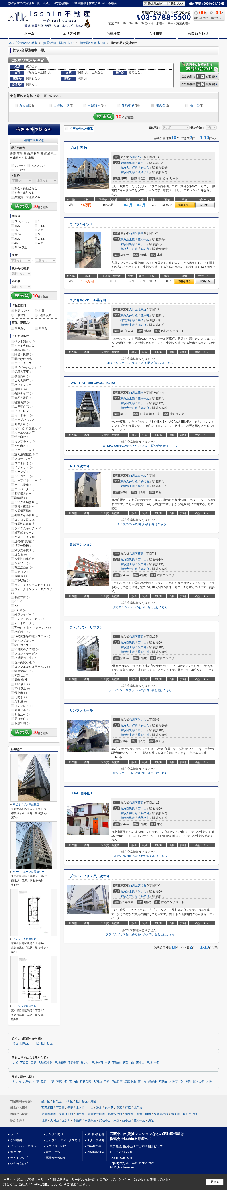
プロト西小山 (80, 148)
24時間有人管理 (26, 649)
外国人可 (22, 424)
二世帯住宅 (23, 406)
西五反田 (47, 1107)
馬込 (140, 320)
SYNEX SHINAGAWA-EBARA (92, 383)
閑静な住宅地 (24, 359)
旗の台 (162, 105)
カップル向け (24, 441)
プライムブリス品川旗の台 (90, 876)
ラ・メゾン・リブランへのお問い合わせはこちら (140, 690)
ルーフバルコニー (27, 480)
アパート (20, 165)
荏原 (140, 233)
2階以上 (21, 675)
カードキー (23, 415)
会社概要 (16, 1140)
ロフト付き (23, 463)
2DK (41, 230)
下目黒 (60, 1107)
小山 (140, 157)
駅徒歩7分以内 (55, 1157)
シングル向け (54, 1134)
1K (40, 221)
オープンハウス (26, 419)
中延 (107, 1062)
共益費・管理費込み (27, 197)
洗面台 (20, 554)
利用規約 (16, 1152)
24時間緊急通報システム (32, 636)
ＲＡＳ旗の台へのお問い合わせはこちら (140, 524)
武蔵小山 (143, 172)
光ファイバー (24, 614)
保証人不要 (23, 371)
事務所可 (22, 376)
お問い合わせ (95, 1134)
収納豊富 (22, 597)
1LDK (41, 225)
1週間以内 (44, 315)
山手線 (80, 1114)
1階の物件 (22, 679)
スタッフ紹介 (95, 1140)
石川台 (196, 105)
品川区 (133, 157)
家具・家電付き (26, 506)
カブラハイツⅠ (81, 224)
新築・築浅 (53, 1152)
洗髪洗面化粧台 (26, 558)
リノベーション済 (27, 367)
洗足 (44, 1081)
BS (18, 605)
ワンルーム (21, 221)
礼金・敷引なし (24, 192)
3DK (17, 238)
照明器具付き (24, 493)
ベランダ (22, 471)
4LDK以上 (20, 247)
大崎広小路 (63, 105)
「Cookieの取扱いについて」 (46, 1184)
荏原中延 (130, 105)
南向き (20, 697)
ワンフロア (23, 705)
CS (18, 601)
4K (16, 243)
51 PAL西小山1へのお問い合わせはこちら (140, 856)
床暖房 (20, 576)
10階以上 (22, 684)
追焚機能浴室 (24, 541)
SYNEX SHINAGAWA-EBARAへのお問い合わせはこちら (140, 445)
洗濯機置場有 (24, 510)
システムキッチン (27, 528)
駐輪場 (20, 498)
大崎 (15, 1062)
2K (16, 230)
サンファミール (81, 710)
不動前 (116, 1062)
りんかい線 (190, 1114)
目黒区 (24, 1043)
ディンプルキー (26, 640)
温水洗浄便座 (24, 550)
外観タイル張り (26, 515)
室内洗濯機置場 (26, 454)
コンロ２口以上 (26, 519)
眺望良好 (22, 402)
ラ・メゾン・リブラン (86, 627)
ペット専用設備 (26, 345)
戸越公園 (97, 1062)
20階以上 (22, 688)
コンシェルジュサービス (32, 666)
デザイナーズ (24, 363)
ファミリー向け (26, 450)
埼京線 (175, 1114)
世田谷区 (47, 1043)
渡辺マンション (81, 544)
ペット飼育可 (24, 341)
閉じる (215, 1182)
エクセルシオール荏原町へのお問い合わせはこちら (140, 362)
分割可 (20, 389)
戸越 (149, 1062)
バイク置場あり (26, 502)
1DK (17, 225)
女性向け (22, 445)
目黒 (33, 1062)
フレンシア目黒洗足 (25, 938)
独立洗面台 (23, 567)
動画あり (44, 328)
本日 (41, 310)
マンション (37, 165)
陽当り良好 (23, 354)
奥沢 (188, 1081)
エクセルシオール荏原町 (88, 300)
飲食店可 (22, 714)
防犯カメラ (23, 644)
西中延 (142, 475)
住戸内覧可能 (24, 662)
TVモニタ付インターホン (32, 627)
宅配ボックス (24, 632)
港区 (15, 1043)
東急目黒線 (127, 163)
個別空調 (22, 723)
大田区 (133, 309)
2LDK (18, 234)
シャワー (22, 563)
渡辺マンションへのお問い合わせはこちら (140, 607)
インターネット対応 (29, 619)
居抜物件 (22, 718)
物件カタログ (19, 1163)
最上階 (20, 692)
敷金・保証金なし (25, 188)
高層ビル (22, 710)
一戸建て (20, 170)
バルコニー (23, 476)
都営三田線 (144, 1114)
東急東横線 (161, 1114)
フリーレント (24, 411)
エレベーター (24, 489)
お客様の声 (94, 1146)
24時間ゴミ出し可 (27, 658)
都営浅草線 (127, 320)
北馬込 (142, 309)
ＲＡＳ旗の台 (80, 466)
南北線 (129, 1114)
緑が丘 (152, 1081)
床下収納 (22, 580)
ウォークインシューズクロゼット (34, 591)
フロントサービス (27, 653)
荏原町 (145, 315)
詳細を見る (184, 205)
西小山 (142, 163)
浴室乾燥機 (23, 545)
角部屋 (20, 701)
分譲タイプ (23, 393)
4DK (41, 243)
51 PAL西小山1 (81, 793)
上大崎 (80, 1107)
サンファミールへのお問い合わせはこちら (140, 773)
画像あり (20, 328)
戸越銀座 (96, 105)
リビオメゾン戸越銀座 (26, 804)
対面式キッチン (26, 532)
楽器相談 (22, 350)
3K (40, 234)
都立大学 (198, 1081)
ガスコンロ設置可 (27, 428)
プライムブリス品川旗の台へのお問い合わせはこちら (140, 934)
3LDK (41, 238)
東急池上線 (127, 239)
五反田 (26, 105)
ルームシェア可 (26, 432)
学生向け (22, 437)
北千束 (27, 1081)
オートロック (24, 623)
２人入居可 (23, 380)
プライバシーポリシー (24, 1146)
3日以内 (20, 315)
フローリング (24, 458)
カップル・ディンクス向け (63, 1140)
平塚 (70, 1107)
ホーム (14, 1134)
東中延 (109, 1107)
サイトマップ (19, 1157)
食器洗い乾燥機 (26, 524)
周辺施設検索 (95, 1152)
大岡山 (97, 1081)
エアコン (22, 571)
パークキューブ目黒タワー (29, 871)
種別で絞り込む (34, 140)
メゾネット (23, 467)
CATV (20, 610)
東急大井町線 (129, 167)
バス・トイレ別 (26, 537)
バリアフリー (24, 384)
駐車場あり (23, 671)
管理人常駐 (23, 398)
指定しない (22, 310)
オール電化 (23, 485)
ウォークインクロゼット (32, 585)
